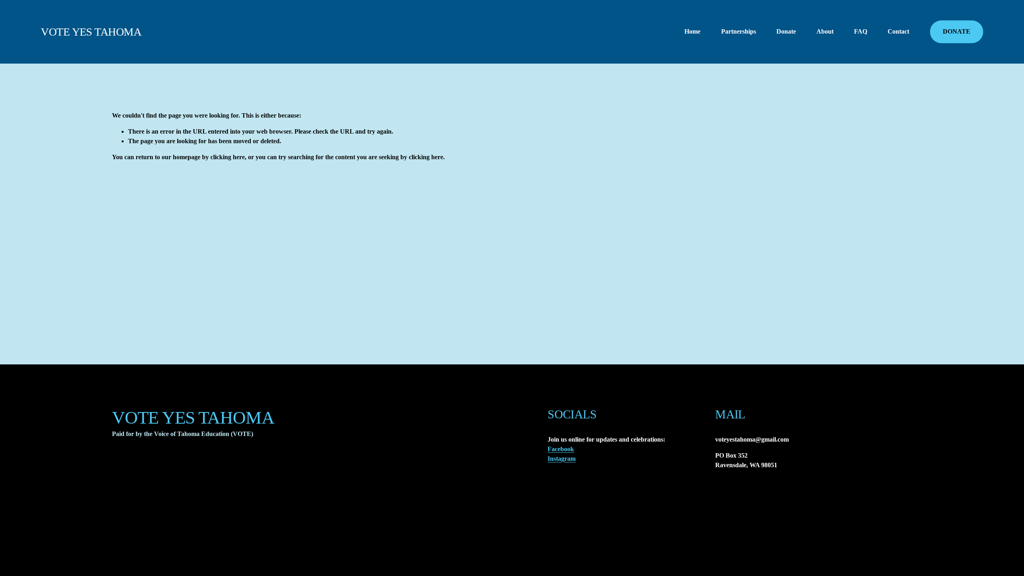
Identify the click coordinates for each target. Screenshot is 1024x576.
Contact (898, 31)
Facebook (561, 449)
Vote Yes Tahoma (91, 32)
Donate (786, 31)
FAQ (860, 31)
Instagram (562, 458)
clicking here (227, 157)
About (825, 31)
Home (692, 31)
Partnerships (738, 31)
